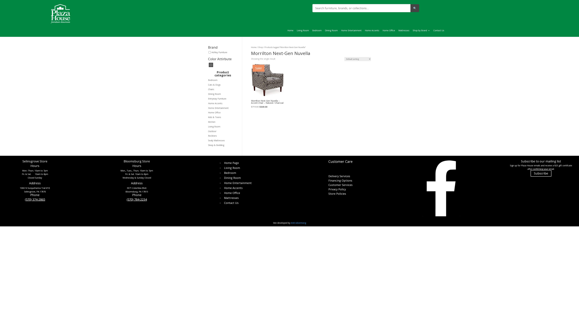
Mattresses (403, 30)
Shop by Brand (420, 30)
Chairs (211, 89)
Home (290, 30)
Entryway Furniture (217, 98)
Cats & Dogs (214, 84)
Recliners (212, 135)
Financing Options (340, 180)
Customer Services (340, 185)
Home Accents (372, 30)
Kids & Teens (214, 117)
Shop (260, 47)
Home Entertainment (351, 30)
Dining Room (331, 30)
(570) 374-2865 (35, 199)
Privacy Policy (337, 189)
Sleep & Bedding (216, 145)
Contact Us (438, 30)
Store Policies (337, 194)
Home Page (231, 163)
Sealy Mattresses (216, 140)
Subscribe (541, 173)
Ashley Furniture (219, 52)
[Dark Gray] (211, 64)
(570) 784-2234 (137, 199)
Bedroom (317, 30)
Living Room (303, 30)
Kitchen (211, 121)
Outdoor (212, 131)
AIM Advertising (298, 222)
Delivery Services (339, 176)
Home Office (389, 30)
